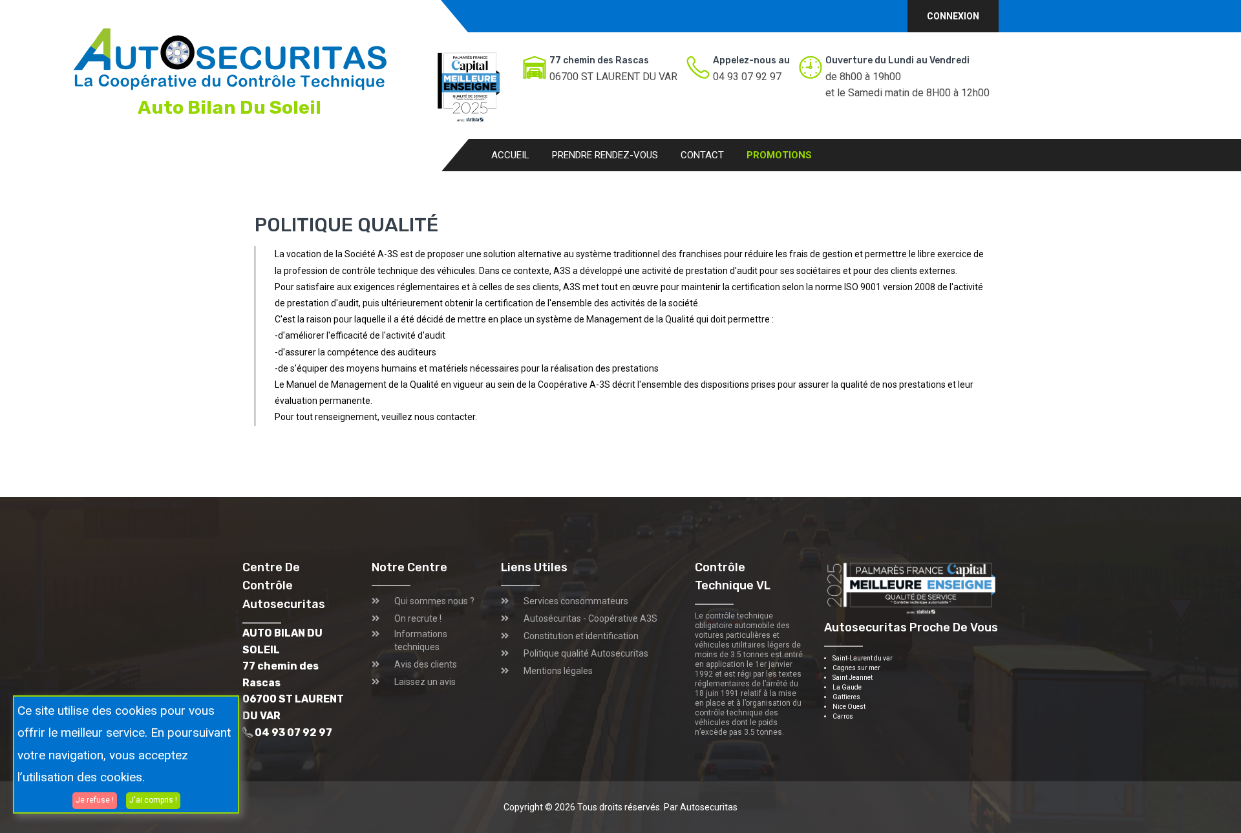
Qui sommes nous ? (434, 601)
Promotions (779, 155)
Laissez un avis (425, 682)
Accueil (510, 155)
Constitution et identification (581, 636)
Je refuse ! (95, 800)
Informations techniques (420, 640)
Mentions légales (558, 671)
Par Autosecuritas (700, 807)
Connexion (953, 16)
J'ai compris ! (153, 800)
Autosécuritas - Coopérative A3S (590, 618)
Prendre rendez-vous (605, 155)
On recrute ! (417, 618)
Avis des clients (425, 664)
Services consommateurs (576, 601)
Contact (702, 155)
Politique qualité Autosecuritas (586, 653)
